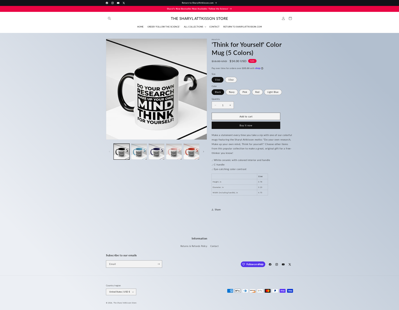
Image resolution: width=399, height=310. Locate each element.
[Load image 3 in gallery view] (156, 152)
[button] (109, 18)
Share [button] (218, 209)
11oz (217, 79)
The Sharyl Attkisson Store (125, 303)
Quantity (216, 99)
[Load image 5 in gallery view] (191, 152)
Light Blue (273, 92)
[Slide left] (109, 151)
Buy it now (246, 125)
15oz (231, 79)
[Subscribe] (158, 264)
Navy (232, 92)
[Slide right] (203, 151)
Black (218, 92)
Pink (245, 92)
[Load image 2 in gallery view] (139, 152)
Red (257, 92)
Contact (214, 246)
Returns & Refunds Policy (193, 246)
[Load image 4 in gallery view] (174, 152)
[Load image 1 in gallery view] (122, 152)
